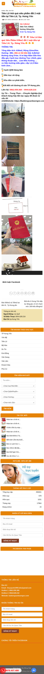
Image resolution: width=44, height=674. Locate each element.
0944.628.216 (14, 593)
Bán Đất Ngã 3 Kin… (13, 452)
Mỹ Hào (4, 345)
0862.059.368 (14, 590)
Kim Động (5, 353)
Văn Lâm (5, 361)
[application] (9, 272)
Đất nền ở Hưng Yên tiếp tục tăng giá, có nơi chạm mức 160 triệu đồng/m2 (33, 303)
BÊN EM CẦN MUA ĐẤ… (15, 440)
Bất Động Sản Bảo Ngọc (28, 671)
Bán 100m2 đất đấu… (13, 448)
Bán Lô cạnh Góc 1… (13, 444)
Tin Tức (11, 10)
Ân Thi (4, 349)
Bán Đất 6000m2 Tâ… (13, 436)
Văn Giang (5, 357)
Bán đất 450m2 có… (13, 456)
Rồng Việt (27, 668)
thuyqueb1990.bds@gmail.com (19, 588)
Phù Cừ (4, 369)
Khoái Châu (6, 365)
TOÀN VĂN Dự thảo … (14, 427)
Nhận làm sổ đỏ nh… (13, 419)
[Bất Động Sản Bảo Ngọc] (24, 3)
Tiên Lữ (4, 341)
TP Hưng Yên (7, 334)
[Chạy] (8, 271)
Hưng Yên (5, 10)
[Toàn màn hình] (13, 271)
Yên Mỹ (4, 337)
